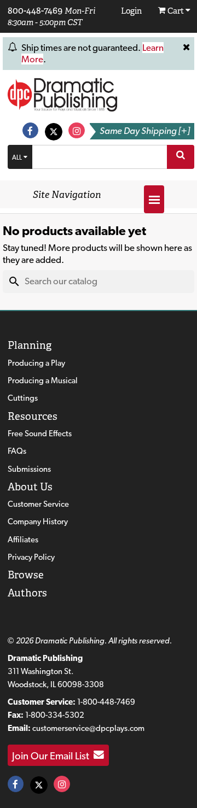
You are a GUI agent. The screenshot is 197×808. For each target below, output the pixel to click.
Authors (27, 593)
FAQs (17, 451)
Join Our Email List (53, 755)
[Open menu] (154, 199)
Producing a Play (36, 363)
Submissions (29, 469)
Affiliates (23, 539)
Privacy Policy (31, 557)
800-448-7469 (35, 10)
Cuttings (23, 398)
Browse (26, 575)
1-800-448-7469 (106, 702)
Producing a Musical (43, 380)
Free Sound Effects (40, 433)
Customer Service (38, 504)
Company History (38, 521)
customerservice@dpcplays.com (88, 728)
